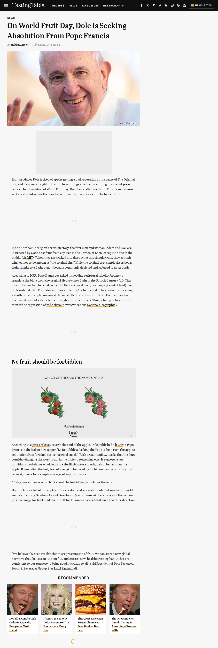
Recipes (58, 5)
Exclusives (90, 5)
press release (41, 444)
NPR (33, 275)
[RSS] (184, 6)
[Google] (178, 6)
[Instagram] (172, 6)
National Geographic (101, 305)
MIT (30, 257)
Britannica (87, 495)
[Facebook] (141, 6)
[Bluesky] (166, 6)
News (73, 5)
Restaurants (113, 5)
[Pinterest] (160, 6)
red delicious (55, 305)
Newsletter (203, 5)
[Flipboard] (153, 6)
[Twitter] (147, 6)
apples (84, 194)
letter (99, 189)
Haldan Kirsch (19, 44)
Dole (132, 435)
